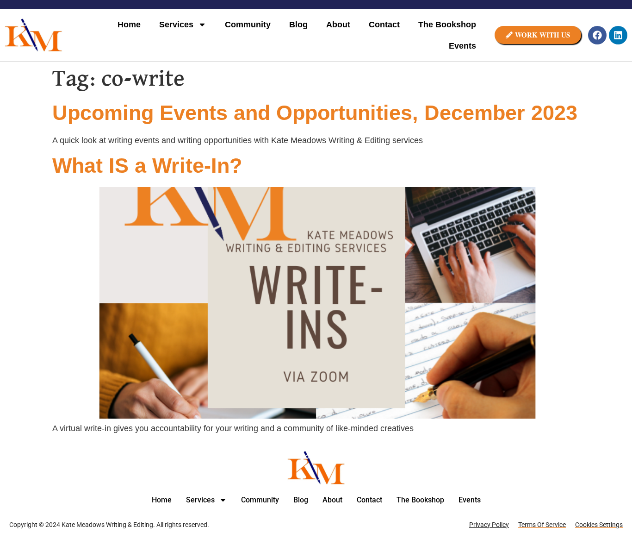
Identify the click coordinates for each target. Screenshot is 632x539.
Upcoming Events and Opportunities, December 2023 (314, 113)
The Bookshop (447, 24)
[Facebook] (597, 35)
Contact (384, 24)
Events (462, 45)
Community (248, 24)
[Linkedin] (618, 35)
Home (129, 24)
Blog (298, 24)
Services (176, 24)
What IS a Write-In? (147, 165)
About (338, 24)
